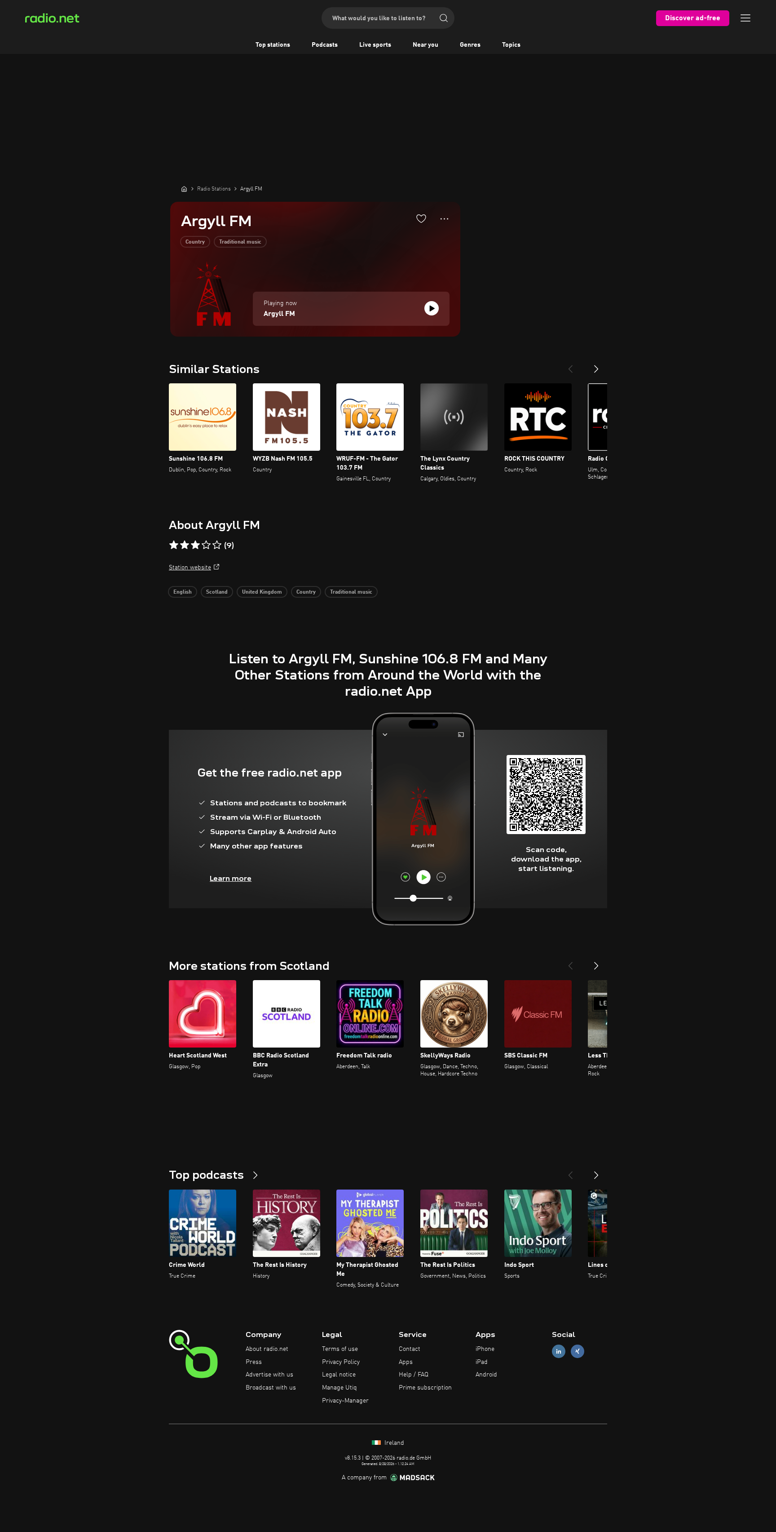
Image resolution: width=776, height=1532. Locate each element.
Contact (409, 1349)
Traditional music (240, 242)
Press (254, 1362)
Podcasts (325, 45)
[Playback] (431, 308)
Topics (511, 45)
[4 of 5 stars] (206, 545)
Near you (425, 45)
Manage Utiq (339, 1388)
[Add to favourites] (421, 218)
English (182, 592)
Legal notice (339, 1375)
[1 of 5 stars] (173, 545)
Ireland (393, 1443)
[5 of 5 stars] (217, 545)
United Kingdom (262, 592)
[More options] (444, 218)
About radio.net (267, 1349)
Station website (190, 567)
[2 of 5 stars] (184, 545)
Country (195, 242)
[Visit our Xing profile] (577, 1351)
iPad (482, 1362)
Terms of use (340, 1349)
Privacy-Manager (345, 1401)
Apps (406, 1362)
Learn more (230, 878)
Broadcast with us (271, 1388)
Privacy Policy (341, 1362)
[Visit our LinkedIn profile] (558, 1351)
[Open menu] (745, 18)
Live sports (375, 45)
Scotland (217, 592)
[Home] (184, 188)
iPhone (485, 1349)
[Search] (443, 18)
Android (486, 1375)
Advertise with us (269, 1375)
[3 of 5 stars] (195, 545)
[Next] (596, 365)
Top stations (273, 45)
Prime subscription (425, 1388)
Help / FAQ (413, 1375)
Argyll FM (279, 314)
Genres (470, 45)
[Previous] (570, 365)
